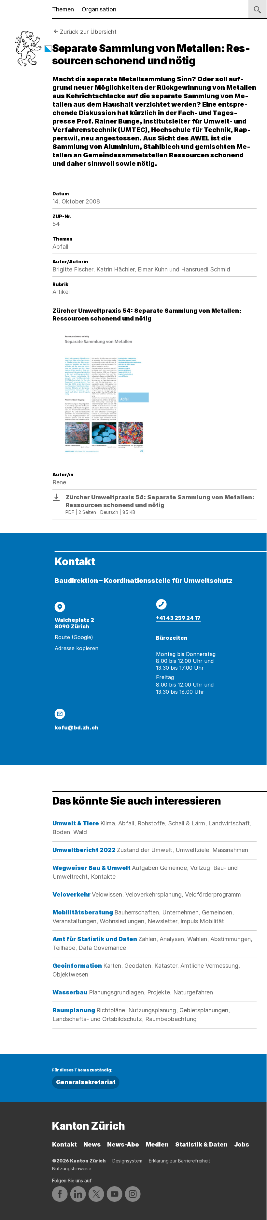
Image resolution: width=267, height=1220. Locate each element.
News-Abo (123, 1144)
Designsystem (127, 1160)
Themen (63, 9)
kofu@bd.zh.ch (76, 727)
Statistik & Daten (201, 1144)
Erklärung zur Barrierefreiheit (179, 1160)
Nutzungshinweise (71, 1168)
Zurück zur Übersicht (88, 31)
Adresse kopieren (76, 648)
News (92, 1144)
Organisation (99, 9)
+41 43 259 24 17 (178, 618)
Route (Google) (74, 637)
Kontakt (64, 1144)
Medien (157, 1144)
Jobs (241, 1144)
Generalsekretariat (86, 1082)
